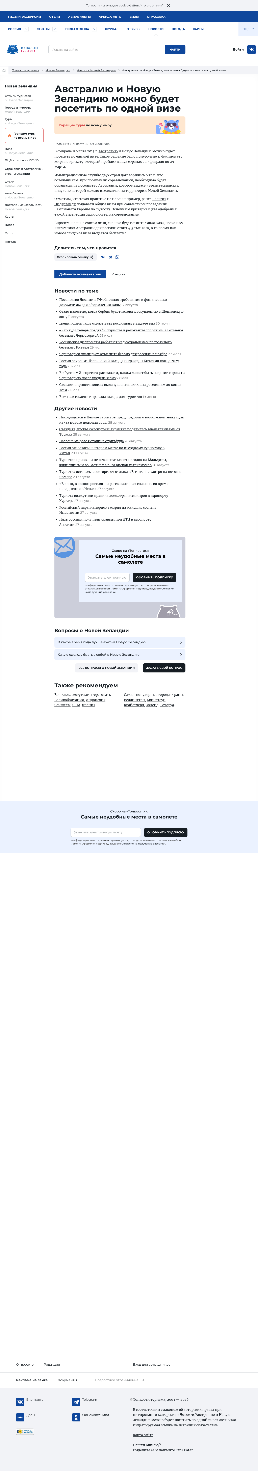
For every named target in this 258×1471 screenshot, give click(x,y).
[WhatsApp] (117, 257)
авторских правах (199, 1410)
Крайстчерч (134, 705)
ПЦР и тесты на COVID (22, 160)
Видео (9, 225)
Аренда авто (110, 17)
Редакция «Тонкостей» (71, 144)
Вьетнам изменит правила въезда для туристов (100, 397)
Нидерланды (65, 204)
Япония (88, 705)
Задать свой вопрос (164, 668)
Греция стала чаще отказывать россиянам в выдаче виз (107, 323)
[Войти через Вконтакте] (251, 49)
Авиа (79, 17)
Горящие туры (25, 135)
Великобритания (69, 700)
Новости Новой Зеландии (96, 70)
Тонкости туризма (25, 70)
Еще (246, 29)
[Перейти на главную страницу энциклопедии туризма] (22, 49)
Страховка (156, 17)
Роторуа (167, 705)
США (76, 705)
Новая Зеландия (58, 70)
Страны (43, 29)
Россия (14, 29)
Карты (198, 29)
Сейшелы (62, 705)
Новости (156, 29)
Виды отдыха (77, 29)
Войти (238, 49)
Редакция (52, 1364)
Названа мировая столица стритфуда (91, 441)
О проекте (25, 1364)
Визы (134, 17)
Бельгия (159, 199)
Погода (178, 29)
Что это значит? (152, 5)
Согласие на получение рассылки (143, 843)
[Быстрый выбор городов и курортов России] (26, 29)
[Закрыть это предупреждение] (168, 5)
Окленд (152, 705)
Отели (54, 17)
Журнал (112, 29)
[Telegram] (110, 257)
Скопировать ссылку (73, 257)
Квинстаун (156, 700)
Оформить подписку (154, 577)
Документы (67, 1380)
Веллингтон (134, 700)
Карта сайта (143, 1435)
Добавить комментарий (80, 274)
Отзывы (133, 29)
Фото (8, 233)
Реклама (32, 1380)
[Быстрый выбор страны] (54, 29)
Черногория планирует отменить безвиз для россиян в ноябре (113, 354)
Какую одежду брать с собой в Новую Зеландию (98, 655)
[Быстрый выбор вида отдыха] (94, 29)
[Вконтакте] (102, 257)
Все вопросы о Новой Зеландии (106, 668)
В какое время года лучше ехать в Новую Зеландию (102, 642)
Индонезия (95, 700)
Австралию (108, 151)
